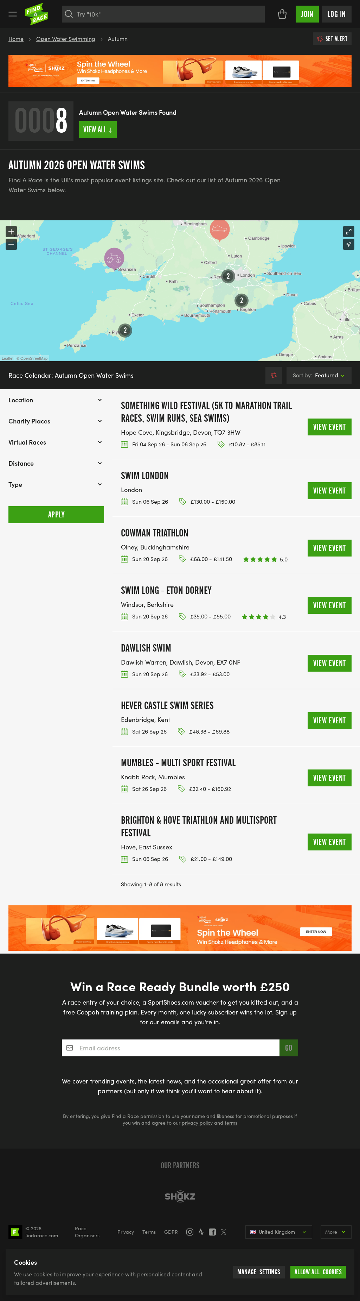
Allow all (318, 1272)
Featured (315, 375)
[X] (225, 1232)
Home (16, 38)
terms (231, 1122)
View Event (329, 427)
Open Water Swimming (65, 38)
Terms (149, 1231)
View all (97, 129)
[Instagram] (192, 1232)
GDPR (171, 1231)
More (331, 1231)
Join (307, 14)
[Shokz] (180, 1196)
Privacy (125, 1231)
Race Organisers (87, 1232)
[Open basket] (282, 14)
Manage (259, 1272)
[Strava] (203, 1232)
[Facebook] (214, 1232)
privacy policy (197, 1122)
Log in (336, 14)
